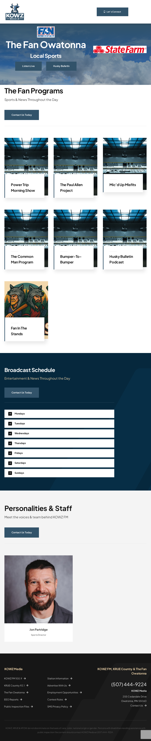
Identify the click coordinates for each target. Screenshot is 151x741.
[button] (59, 424)
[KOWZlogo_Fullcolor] (14, 2)
